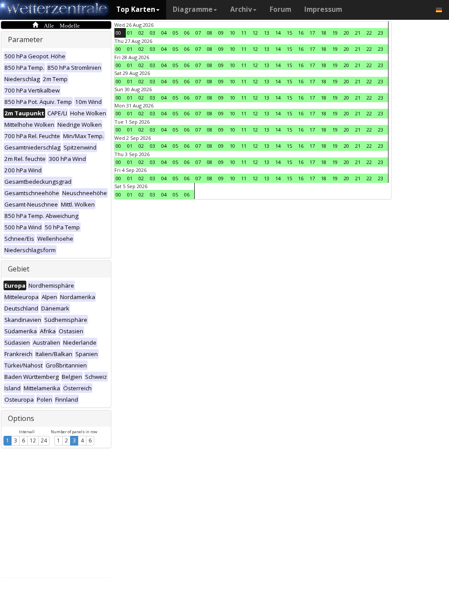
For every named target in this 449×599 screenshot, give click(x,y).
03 (152, 32)
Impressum (323, 9)
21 (357, 32)
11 (243, 32)
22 (369, 32)
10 (232, 32)
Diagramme (193, 9)
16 (300, 32)
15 (289, 32)
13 (266, 32)
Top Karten (135, 9)
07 (198, 32)
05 (175, 32)
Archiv (241, 9)
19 (335, 32)
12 (33, 440)
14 (278, 32)
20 (346, 32)
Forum (280, 9)
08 (209, 32)
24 (44, 440)
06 (186, 32)
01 (129, 32)
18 (323, 32)
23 (380, 32)
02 (141, 32)
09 (221, 32)
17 (312, 32)
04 (164, 32)
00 (118, 32)
